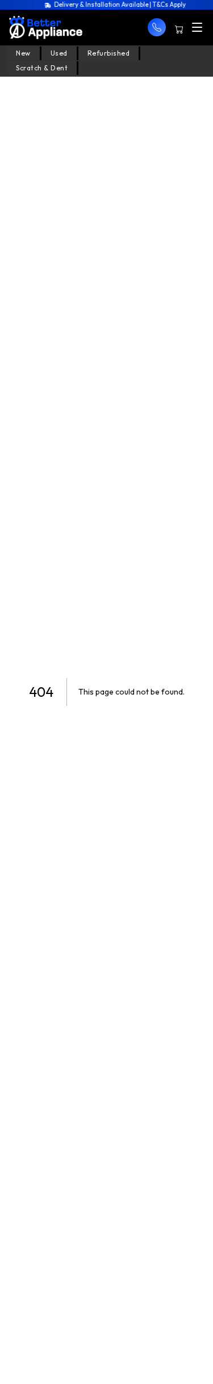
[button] (157, 27)
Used (59, 53)
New (23, 53)
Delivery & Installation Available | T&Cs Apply (117, 5)
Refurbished (108, 53)
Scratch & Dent (42, 68)
